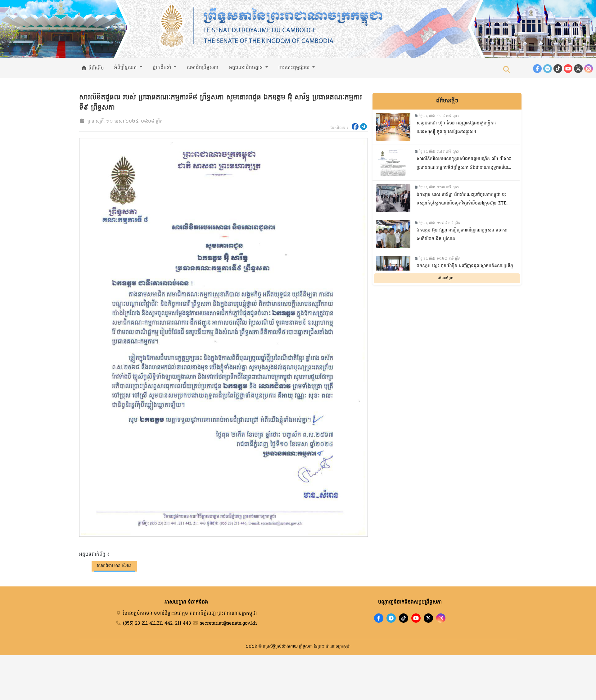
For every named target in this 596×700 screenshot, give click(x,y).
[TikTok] (557, 68)
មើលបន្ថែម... (447, 278)
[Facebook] (537, 68)
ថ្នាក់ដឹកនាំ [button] (163, 67)
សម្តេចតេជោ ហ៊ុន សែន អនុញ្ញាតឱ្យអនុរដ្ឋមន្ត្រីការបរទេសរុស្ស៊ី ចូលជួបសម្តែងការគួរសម (456, 128)
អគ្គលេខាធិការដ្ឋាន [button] (246, 67)
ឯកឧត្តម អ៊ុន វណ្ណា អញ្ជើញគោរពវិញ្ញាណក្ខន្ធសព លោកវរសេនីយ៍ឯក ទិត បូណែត (462, 235)
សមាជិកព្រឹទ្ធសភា (203, 67)
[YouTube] (568, 68)
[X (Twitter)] (578, 68)
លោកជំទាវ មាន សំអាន (114, 566)
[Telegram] (547, 68)
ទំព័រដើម (95, 68)
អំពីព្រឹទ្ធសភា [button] (126, 67)
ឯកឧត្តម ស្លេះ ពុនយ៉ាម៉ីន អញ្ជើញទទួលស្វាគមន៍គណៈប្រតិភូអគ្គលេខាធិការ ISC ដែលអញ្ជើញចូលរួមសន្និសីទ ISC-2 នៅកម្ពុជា (465, 271)
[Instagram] (588, 68)
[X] (428, 618)
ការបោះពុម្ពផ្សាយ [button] (294, 67)
